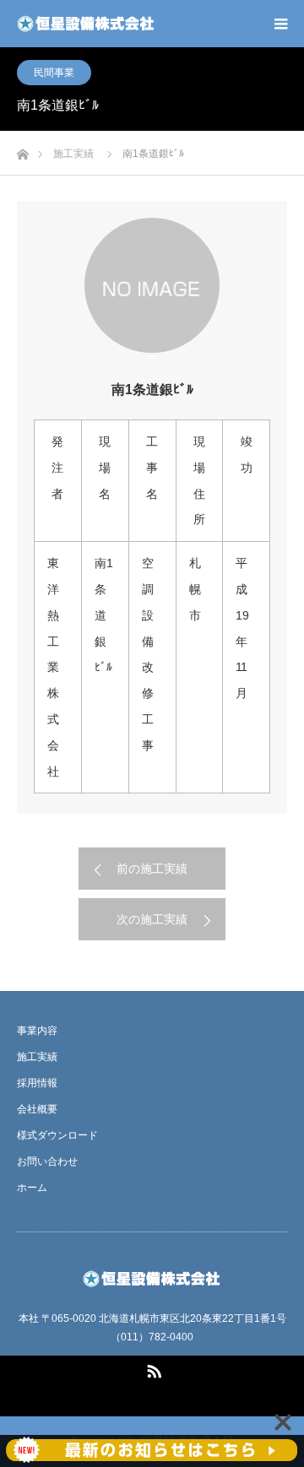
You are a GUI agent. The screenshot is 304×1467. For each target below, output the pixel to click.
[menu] (280, 23)
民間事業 (54, 72)
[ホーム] (22, 149)
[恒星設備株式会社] (86, 23)
